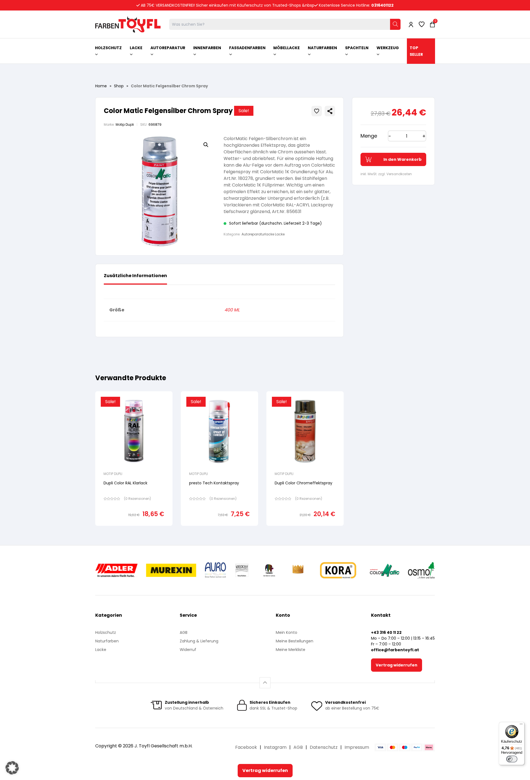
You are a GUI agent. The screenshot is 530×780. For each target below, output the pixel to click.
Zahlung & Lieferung (199, 641)
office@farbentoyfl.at (395, 650)
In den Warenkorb (402, 159)
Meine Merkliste (290, 649)
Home (101, 86)
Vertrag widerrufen (396, 665)
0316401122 (382, 5)
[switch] (511, 759)
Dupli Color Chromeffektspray (303, 483)
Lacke (100, 649)
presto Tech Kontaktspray (214, 483)
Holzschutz (105, 632)
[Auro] (216, 570)
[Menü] (521, 725)
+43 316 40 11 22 (386, 632)
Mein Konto (286, 632)
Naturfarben (107, 641)
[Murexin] (171, 570)
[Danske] (298, 570)
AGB (183, 632)
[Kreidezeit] (242, 570)
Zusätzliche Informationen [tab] (135, 275)
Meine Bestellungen (294, 641)
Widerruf (188, 649)
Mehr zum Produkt (134, 529)
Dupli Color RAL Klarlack (125, 483)
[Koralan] (338, 570)
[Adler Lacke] (116, 570)
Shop (119, 86)
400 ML (232, 310)
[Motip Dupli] (385, 570)
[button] (206, 145)
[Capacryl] (269, 570)
